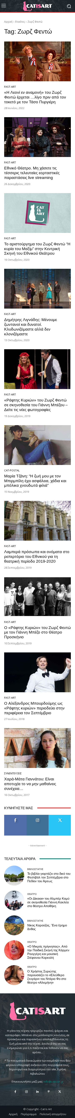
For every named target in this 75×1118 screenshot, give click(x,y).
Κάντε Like (15, 816)
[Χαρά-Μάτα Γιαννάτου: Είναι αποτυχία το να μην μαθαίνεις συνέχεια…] (37, 748)
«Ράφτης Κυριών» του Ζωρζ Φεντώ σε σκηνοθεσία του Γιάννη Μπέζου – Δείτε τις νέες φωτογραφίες (36, 405)
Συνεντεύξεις (13, 773)
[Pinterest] (49, 1092)
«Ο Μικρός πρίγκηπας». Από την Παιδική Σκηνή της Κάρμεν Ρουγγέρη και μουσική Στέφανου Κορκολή (48, 952)
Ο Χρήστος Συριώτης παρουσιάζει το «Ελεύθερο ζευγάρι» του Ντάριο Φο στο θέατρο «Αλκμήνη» (46, 977)
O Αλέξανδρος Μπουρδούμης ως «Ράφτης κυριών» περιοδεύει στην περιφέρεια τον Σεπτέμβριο (34, 708)
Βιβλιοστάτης (35, 869)
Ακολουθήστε (38, 816)
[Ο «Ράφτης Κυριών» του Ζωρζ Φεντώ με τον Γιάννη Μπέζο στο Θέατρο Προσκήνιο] (37, 597)
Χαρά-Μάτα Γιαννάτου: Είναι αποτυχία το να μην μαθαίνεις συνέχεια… (30, 784)
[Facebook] (15, 1092)
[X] (60, 1092)
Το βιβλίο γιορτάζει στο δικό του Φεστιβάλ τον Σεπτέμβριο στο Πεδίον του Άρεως (48, 877)
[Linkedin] (37, 1092)
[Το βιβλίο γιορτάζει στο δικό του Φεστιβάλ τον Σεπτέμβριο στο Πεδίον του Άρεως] (14, 876)
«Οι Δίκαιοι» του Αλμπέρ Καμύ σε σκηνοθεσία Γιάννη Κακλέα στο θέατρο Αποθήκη (48, 902)
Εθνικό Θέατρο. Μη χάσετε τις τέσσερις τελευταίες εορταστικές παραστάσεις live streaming (32, 173)
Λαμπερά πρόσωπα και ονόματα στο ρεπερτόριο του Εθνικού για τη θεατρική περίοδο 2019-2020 (36, 556)
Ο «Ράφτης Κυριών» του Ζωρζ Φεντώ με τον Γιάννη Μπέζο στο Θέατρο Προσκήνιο (37, 632)
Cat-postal (12, 470)
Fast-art (10, 86)
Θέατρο (32, 894)
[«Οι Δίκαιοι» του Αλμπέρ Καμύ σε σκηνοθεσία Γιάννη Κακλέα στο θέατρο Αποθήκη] (14, 900)
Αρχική (8, 21)
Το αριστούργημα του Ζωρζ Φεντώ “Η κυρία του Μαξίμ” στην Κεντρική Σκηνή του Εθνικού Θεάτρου (37, 249)
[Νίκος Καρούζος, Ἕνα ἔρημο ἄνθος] (14, 925)
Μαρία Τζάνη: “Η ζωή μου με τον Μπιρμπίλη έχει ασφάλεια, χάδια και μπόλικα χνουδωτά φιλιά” (35, 481)
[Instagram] (26, 1092)
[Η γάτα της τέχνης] (38, 6)
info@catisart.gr (54, 1081)
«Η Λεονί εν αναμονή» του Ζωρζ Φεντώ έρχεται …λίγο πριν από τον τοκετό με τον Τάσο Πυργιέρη (35, 97)
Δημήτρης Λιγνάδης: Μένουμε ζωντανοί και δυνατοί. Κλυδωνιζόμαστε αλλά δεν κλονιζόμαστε (30, 326)
